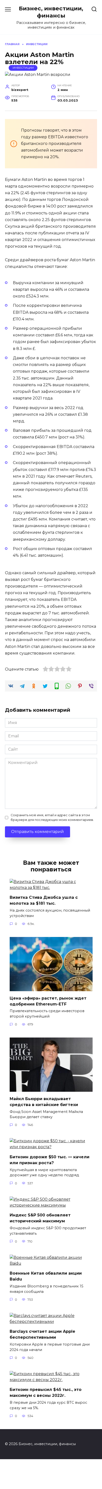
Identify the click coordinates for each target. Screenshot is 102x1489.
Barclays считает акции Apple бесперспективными (42, 1334)
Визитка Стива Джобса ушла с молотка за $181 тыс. (44, 900)
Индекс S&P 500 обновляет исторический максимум (40, 1218)
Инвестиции (23, 67)
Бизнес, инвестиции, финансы (51, 12)
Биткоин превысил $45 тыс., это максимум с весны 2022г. (45, 1392)
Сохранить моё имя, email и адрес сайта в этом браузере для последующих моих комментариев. (52, 817)
